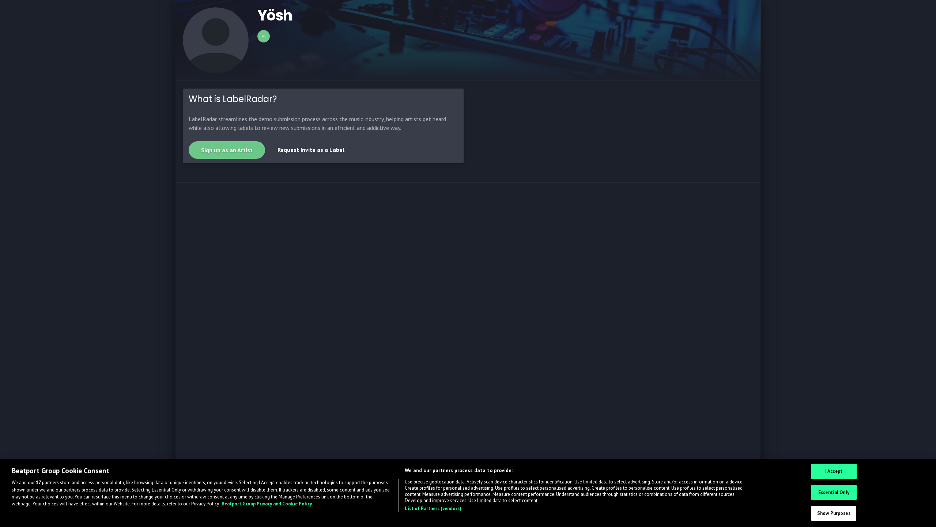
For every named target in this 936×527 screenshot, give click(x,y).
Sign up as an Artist (227, 150)
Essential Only (833, 492)
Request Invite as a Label (311, 149)
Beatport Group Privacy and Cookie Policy (267, 504)
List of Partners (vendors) (433, 508)
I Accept (833, 471)
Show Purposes (833, 513)
